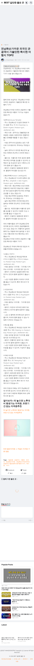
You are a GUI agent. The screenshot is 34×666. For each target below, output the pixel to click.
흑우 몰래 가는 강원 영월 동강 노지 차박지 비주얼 (22, 615)
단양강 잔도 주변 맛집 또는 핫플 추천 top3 (22, 608)
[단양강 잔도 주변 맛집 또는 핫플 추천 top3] (6, 608)
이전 (30, 520)
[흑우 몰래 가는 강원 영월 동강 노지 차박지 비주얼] (6, 616)
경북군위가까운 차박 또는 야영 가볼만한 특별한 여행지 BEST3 (22, 593)
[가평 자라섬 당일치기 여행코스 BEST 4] (6, 601)
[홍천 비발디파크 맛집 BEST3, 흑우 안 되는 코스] (9, 631)
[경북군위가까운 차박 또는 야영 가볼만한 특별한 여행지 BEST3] (6, 594)
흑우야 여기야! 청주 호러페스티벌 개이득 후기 (25, 638)
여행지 (23, 460)
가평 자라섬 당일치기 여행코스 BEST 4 (21, 600)
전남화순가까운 (10, 462)
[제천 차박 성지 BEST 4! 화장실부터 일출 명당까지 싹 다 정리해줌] (17, 575)
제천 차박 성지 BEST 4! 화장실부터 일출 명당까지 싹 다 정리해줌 (17, 588)
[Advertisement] (17, 25)
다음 (4, 520)
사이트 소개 (17, 659)
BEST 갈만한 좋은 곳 (14, 2)
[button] (2, 3)
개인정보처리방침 (6, 659)
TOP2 (7, 465)
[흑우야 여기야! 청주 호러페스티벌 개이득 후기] (25, 631)
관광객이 (17, 460)
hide (16, 66)
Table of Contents (11, 66)
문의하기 (25, 659)
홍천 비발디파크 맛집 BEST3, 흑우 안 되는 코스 (8, 639)
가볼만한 (6, 44)
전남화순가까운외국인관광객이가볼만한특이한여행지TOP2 (16, 462)
